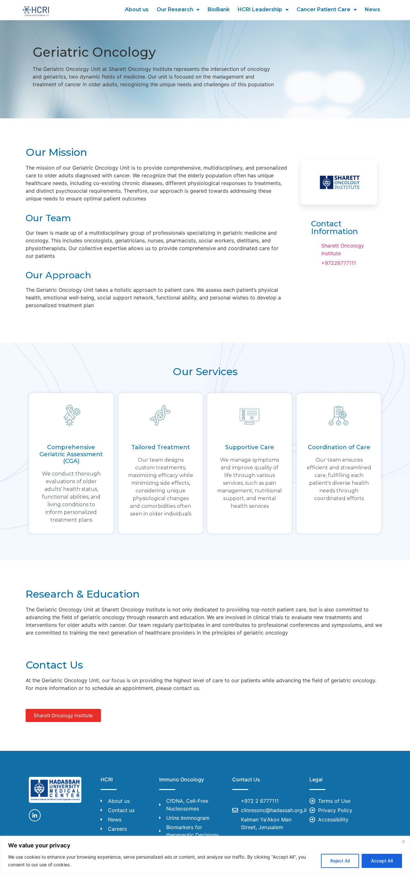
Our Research (175, 9)
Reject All (340, 860)
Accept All (382, 860)
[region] (205, 855)
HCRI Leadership (260, 9)
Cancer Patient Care (323, 9)
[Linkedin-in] (35, 815)
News (372, 9)
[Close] (403, 841)
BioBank (219, 9)
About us (137, 9)
